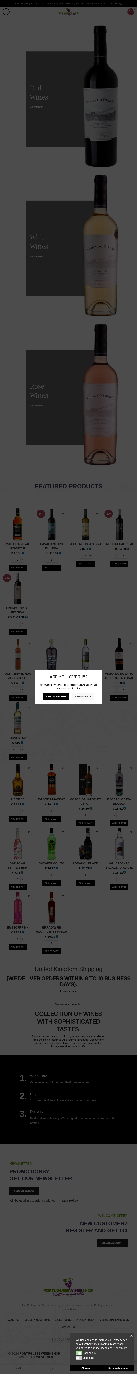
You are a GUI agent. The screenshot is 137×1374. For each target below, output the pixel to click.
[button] (79, 1353)
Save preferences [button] (118, 1368)
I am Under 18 (83, 696)
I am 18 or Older (56, 696)
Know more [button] (120, 1348)
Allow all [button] (86, 1368)
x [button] (131, 1335)
